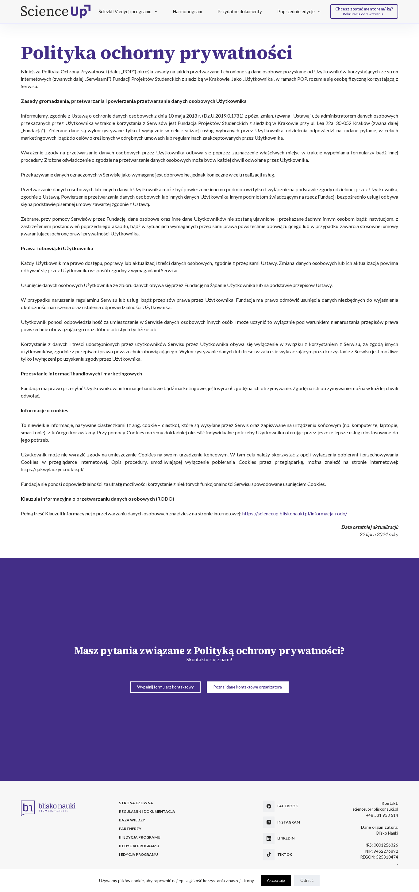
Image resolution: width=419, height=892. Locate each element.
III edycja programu (139, 837)
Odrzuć (306, 880)
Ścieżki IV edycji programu (125, 11)
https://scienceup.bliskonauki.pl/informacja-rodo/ (294, 513)
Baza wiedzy (132, 820)
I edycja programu (138, 854)
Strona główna (136, 803)
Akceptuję (276, 880)
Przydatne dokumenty (239, 11)
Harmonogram (187, 11)
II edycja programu (139, 846)
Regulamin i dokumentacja (147, 811)
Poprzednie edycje (296, 11)
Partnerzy (130, 828)
